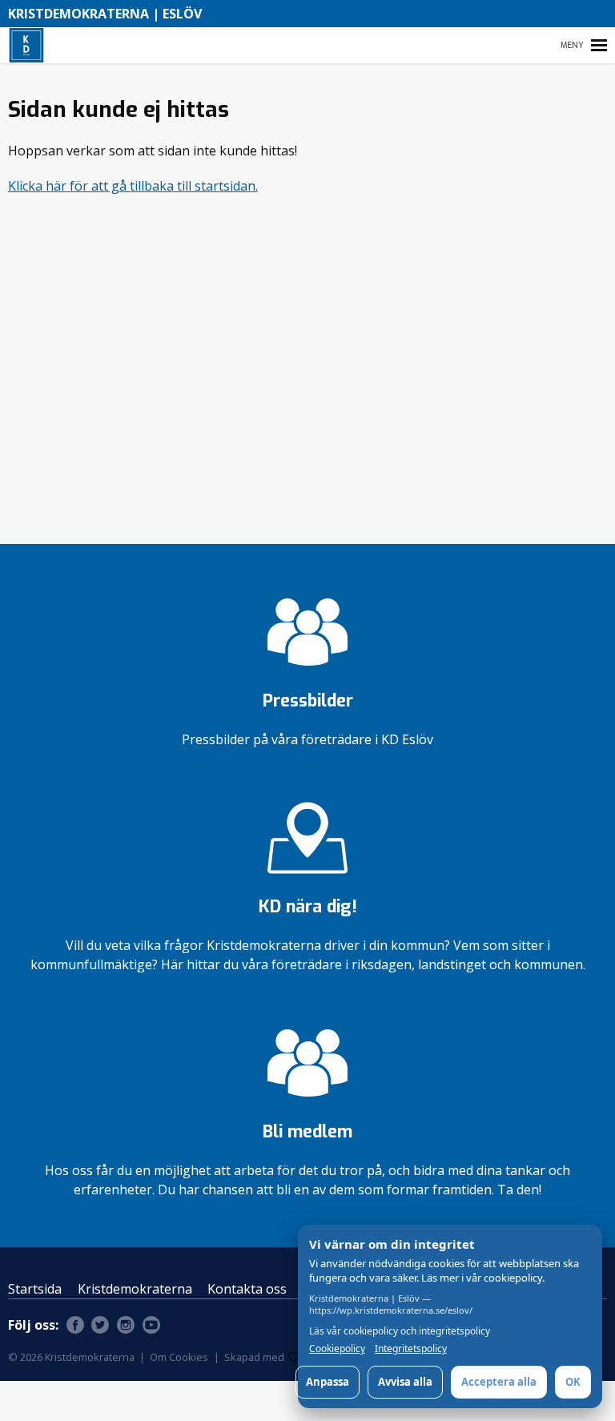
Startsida (35, 1289)
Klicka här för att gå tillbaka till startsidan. (133, 186)
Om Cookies (179, 1357)
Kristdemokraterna (135, 1289)
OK (573, 1382)
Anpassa (327, 1382)
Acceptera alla (499, 1382)
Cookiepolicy (337, 1349)
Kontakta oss (247, 1289)
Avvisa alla (405, 1382)
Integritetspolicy (411, 1349)
